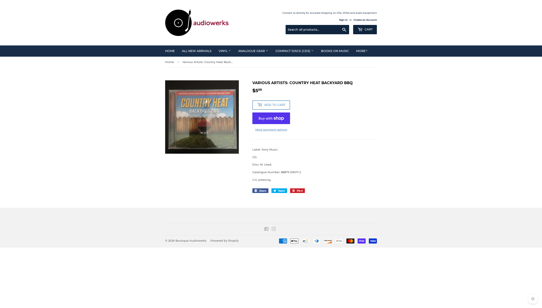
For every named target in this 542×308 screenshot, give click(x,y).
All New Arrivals (197, 51)
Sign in (343, 19)
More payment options (271, 129)
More (360, 51)
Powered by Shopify (224, 240)
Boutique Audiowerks (191, 240)
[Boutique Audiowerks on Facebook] (266, 229)
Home (170, 51)
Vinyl (223, 51)
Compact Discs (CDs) (293, 51)
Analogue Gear (252, 51)
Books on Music (335, 51)
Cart (368, 29)
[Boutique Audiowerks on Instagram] (274, 229)
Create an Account (365, 19)
